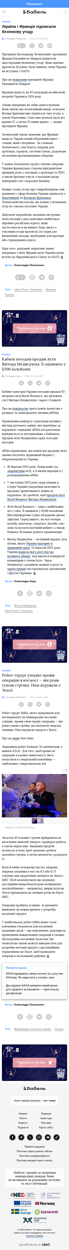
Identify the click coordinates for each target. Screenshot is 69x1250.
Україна (9, 294)
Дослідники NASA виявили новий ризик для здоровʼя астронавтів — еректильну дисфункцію (32, 989)
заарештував (16, 471)
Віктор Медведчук (25, 605)
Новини (23, 1113)
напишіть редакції (34, 1236)
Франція (51, 289)
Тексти (23, 1118)
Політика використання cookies (34, 1160)
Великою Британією (37, 198)
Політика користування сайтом (34, 1151)
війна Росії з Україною (28, 289)
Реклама (46, 1122)
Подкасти (23, 1127)
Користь (23, 1122)
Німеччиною (10, 198)
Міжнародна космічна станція (32, 1029)
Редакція (46, 1113)
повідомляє (20, 408)
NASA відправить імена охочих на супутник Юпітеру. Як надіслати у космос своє (34, 975)
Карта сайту (46, 1127)
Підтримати (34, 3)
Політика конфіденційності (34, 1155)
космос (59, 1029)
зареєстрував (16, 569)
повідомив (19, 79)
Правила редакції (35, 1146)
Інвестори (46, 1118)
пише (16, 738)
